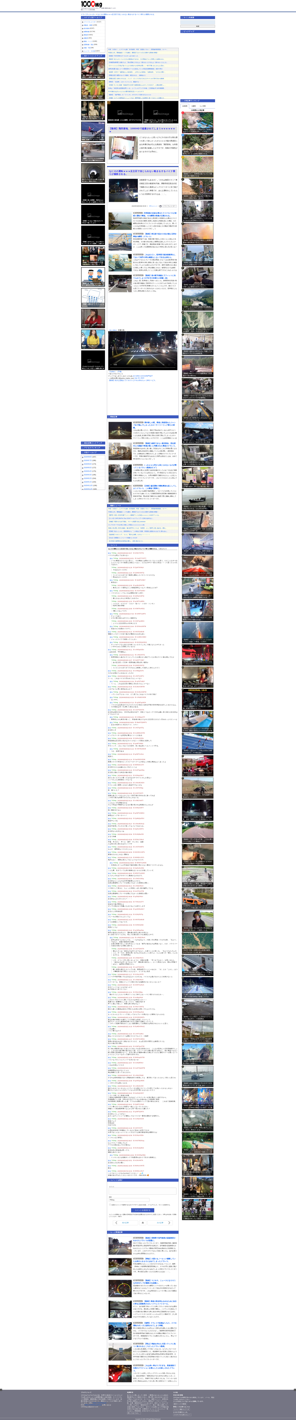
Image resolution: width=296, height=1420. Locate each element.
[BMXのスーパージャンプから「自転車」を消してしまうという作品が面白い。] (93, 131)
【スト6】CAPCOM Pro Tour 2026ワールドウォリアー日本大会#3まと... (131, 518)
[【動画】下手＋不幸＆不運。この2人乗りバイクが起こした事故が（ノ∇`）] (197, 823)
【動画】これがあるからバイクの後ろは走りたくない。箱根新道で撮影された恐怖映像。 (197, 1152)
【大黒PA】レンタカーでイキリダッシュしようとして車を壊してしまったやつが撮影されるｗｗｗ (197, 908)
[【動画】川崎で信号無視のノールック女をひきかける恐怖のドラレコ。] (197, 202)
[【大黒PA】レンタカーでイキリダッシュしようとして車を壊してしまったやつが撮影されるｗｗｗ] (197, 889)
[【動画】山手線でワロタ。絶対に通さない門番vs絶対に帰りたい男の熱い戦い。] (197, 468)
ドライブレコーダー (90, 22)
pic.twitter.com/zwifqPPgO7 (143, 376)
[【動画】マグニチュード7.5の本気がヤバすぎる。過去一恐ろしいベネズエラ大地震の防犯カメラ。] (197, 712)
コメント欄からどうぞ (181, 1409)
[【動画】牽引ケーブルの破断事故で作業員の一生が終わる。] (197, 357)
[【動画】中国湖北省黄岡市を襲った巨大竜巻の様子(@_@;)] (197, 667)
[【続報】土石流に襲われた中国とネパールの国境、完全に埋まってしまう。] (197, 313)
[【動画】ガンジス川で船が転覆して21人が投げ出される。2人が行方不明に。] (197, 490)
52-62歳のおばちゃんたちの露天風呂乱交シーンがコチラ (126, 91)
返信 (109, 553)
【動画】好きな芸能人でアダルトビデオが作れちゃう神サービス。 (132, 380)
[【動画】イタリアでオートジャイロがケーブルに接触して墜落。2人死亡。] (197, 623)
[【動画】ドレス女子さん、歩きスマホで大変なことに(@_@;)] (197, 512)
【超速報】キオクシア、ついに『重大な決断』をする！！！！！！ (129, 534)
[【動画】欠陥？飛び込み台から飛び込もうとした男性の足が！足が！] (197, 179)
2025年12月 (88, 485)
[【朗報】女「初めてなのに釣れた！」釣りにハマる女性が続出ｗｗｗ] (93, 277)
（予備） (119, 371)
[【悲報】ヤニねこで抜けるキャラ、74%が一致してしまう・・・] (93, 214)
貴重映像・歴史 (89, 44)
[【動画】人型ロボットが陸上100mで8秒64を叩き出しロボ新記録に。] (197, 734)
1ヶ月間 (203, 106)
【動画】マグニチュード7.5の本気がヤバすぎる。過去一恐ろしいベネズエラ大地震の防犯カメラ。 (198, 731)
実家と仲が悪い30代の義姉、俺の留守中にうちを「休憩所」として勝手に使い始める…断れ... (137, 528)
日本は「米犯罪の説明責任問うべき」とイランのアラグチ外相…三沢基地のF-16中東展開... (136, 88)
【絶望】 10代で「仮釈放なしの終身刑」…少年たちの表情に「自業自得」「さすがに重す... (136, 72)
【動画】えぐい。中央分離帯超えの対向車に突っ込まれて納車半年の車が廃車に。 (197, 442)
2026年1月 (88, 482)
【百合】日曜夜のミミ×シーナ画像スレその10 (122, 538)
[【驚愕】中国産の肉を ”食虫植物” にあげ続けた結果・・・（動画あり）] (93, 89)
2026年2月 (88, 478)
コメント (111, 1186)
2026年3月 (88, 475)
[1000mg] (91, 2)
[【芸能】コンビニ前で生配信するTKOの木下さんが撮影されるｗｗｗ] (197, 845)
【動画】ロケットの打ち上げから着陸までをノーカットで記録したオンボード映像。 (197, 575)
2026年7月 (88, 460)
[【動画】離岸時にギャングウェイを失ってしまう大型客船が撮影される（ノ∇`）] (197, 956)
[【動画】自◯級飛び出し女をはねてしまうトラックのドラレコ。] (197, 401)
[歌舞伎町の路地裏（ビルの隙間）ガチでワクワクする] (125, 112)
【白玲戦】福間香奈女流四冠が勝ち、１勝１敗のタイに (125, 541)
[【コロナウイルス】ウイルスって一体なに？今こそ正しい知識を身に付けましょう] (93, 360)
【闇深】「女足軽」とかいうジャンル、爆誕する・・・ (125, 82)
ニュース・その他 (89, 51)
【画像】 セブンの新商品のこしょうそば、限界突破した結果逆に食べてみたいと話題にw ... (136, 98)
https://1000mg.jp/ (99, 1403)
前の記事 (125, 1223)
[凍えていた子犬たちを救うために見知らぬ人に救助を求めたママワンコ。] (93, 173)
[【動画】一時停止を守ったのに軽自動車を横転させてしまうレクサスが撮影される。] (197, 1022)
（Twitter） (112, 371)
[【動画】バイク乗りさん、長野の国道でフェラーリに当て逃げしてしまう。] (197, 534)
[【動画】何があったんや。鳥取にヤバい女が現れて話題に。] (197, 1045)
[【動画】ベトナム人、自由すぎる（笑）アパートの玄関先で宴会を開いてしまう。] (197, 1178)
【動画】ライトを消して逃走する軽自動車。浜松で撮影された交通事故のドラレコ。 (197, 819)
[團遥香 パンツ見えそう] (93, 339)
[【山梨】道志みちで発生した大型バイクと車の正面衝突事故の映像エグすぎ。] (197, 978)
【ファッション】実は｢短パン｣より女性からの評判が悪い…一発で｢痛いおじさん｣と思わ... (136, 65)
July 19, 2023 (139, 378)
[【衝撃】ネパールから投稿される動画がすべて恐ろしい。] (197, 290)
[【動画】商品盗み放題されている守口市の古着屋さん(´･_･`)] (197, 1155)
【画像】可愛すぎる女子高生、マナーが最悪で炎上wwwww (126, 521)
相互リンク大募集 (180, 1404)
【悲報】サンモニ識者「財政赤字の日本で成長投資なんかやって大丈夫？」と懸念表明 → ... (136, 85)
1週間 (193, 106)
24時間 (184, 106)
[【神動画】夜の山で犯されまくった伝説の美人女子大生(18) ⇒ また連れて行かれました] (93, 110)
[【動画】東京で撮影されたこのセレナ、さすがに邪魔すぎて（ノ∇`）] (197, 246)
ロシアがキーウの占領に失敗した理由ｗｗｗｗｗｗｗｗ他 (126, 525)
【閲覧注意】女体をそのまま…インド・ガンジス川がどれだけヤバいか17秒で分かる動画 (136, 78)
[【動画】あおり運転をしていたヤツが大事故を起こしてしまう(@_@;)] (197, 1067)
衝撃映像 (86, 31)
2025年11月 (88, 489)
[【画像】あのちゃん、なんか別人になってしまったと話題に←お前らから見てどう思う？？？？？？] (93, 235)
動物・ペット (88, 41)
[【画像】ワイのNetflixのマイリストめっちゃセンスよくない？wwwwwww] (93, 256)
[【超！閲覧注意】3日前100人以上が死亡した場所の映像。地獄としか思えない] (93, 69)
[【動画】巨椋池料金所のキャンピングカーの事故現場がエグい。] (197, 645)
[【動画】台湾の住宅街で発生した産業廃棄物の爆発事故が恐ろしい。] (197, 224)
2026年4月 (88, 471)
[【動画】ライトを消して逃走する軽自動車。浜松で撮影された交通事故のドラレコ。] (197, 801)
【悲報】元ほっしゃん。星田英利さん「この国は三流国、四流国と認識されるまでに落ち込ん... (138, 531)
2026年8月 (88, 457)
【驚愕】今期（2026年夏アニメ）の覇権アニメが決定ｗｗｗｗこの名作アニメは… (134, 515)
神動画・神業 (88, 25)
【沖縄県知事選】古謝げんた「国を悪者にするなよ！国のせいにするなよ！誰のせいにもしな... (138, 62)
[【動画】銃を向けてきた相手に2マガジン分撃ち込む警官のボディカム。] (197, 268)
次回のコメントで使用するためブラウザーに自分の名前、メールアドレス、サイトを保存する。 (141, 1205)
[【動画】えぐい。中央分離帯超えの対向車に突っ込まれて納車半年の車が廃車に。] (197, 423)
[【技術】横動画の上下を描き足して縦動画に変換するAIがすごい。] (197, 690)
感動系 (86, 38)
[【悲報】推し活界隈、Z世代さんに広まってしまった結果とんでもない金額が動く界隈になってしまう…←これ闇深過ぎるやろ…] (93, 193)
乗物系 (86, 35)
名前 (110, 1197)
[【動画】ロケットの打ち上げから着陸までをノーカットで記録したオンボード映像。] (197, 557)
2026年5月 (88, 467)
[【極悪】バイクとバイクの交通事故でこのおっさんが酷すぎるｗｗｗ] (93, 152)
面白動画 (86, 28)
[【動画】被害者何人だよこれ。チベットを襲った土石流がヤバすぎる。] (197, 446)
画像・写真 (87, 48)
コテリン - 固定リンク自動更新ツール (82, 61)
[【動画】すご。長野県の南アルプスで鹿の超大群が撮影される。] (197, 157)
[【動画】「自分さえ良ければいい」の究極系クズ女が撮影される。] (197, 601)
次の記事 (160, 1223)
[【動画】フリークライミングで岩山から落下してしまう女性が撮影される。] (197, 135)
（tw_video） (113, 330)
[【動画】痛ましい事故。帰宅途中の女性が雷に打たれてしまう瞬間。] (197, 867)
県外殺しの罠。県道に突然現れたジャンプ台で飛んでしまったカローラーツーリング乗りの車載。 (154, 425)
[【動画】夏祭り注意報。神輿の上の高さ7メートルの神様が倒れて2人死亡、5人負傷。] (197, 1089)
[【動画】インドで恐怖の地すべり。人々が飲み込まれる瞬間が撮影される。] (197, 579)
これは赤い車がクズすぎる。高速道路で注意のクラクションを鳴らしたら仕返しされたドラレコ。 (154, 1368)
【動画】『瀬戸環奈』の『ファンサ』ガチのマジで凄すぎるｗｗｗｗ (129, 95)
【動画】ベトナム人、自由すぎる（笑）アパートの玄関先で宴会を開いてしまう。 (197, 1196)
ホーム (142, 1222)
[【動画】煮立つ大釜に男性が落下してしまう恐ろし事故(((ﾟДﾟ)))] (197, 1111)
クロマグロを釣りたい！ (182, 1415)
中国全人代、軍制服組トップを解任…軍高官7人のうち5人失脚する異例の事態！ (133, 52)
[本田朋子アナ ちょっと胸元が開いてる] (93, 318)
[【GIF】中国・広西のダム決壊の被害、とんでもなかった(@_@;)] (197, 934)
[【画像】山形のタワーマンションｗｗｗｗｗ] (93, 297)
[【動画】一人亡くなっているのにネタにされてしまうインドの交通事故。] (197, 379)
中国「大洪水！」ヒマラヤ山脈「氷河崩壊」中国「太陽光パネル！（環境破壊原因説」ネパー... (138, 49)
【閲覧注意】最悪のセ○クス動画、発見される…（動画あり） (127, 75)
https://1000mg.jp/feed (93, 1405)
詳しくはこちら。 (134, 1413)
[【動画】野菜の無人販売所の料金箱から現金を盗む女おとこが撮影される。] (197, 911)
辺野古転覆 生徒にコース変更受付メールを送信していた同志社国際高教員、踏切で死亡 (135, 69)
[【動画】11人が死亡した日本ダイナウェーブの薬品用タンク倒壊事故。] (197, 1000)
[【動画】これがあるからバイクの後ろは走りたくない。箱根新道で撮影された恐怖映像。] (197, 1133)
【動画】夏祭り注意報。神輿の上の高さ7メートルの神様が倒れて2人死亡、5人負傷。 (198, 1108)
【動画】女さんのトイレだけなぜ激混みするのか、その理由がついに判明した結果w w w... (136, 59)
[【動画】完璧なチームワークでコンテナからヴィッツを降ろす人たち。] (197, 756)
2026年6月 (88, 464)
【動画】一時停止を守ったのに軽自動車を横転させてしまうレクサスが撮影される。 (197, 1041)
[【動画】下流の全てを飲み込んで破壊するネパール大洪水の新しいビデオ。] (197, 113)
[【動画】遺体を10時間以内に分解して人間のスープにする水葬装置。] (197, 335)
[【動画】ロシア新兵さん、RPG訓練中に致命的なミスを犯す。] (197, 778)
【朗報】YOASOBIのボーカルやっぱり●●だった (123, 56)
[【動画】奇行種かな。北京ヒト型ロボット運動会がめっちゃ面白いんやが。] (197, 1200)
